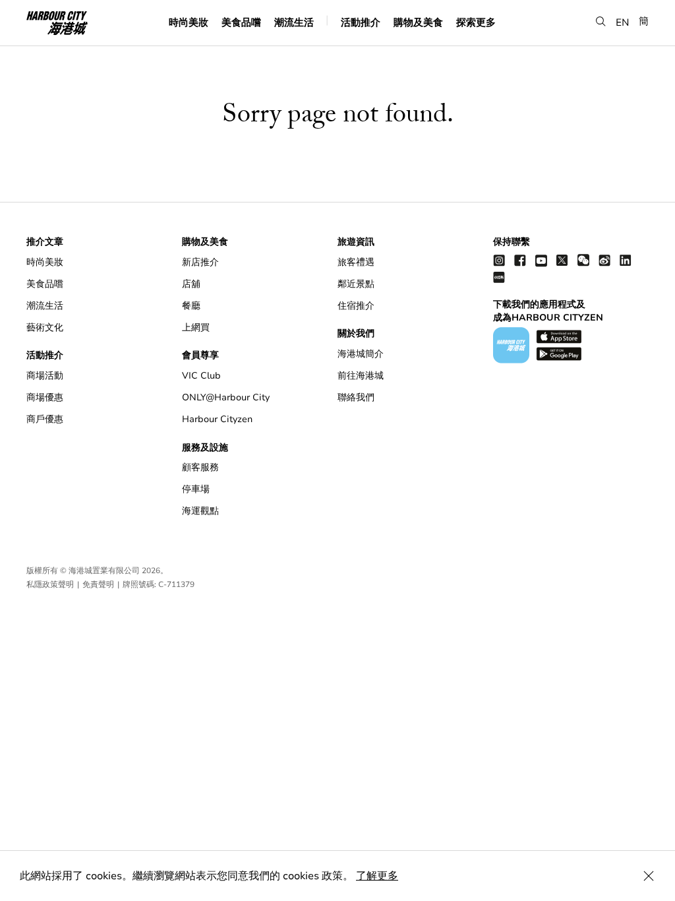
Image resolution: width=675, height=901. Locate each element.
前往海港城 (361, 375)
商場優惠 (44, 397)
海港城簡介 (361, 354)
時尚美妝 (188, 21)
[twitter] (562, 260)
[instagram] (499, 260)
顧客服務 (200, 467)
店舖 (191, 284)
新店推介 (200, 262)
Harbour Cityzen (217, 419)
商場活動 (44, 375)
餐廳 (191, 305)
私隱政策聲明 (50, 584)
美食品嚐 (241, 21)
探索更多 (476, 21)
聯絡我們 (356, 397)
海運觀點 (200, 511)
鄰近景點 (356, 284)
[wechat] (583, 260)
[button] (600, 21)
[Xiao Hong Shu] (499, 276)
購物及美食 (418, 21)
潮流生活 (294, 21)
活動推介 (360, 21)
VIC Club (201, 375)
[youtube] (541, 260)
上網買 (196, 327)
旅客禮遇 (356, 262)
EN (623, 21)
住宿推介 (356, 305)
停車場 (196, 489)
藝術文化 (44, 327)
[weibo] (604, 260)
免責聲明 (98, 584)
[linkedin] (625, 260)
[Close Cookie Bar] (648, 876)
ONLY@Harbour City (226, 397)
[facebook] (520, 260)
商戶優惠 (44, 419)
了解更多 (377, 876)
